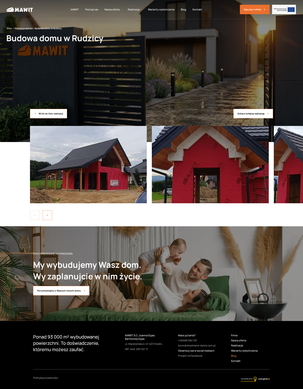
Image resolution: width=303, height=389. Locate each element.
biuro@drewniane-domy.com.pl (197, 345)
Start (9, 28)
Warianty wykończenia (161, 9)
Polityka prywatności (45, 378)
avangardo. (264, 378)
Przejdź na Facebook (190, 355)
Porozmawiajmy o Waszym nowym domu (59, 290)
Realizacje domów (24, 28)
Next (47, 215)
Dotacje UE (284, 9)
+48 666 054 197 (187, 340)
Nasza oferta (238, 340)
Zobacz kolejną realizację (250, 113)
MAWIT (75, 9)
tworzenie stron (247, 379)
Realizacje (237, 345)
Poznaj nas (91, 9)
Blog (183, 9)
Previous (34, 215)
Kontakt (197, 9)
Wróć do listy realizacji (51, 113)
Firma (234, 335)
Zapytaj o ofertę (252, 9)
